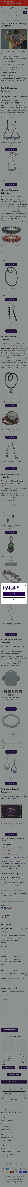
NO (14, 599)
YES (14, 594)
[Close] (25, 585)
